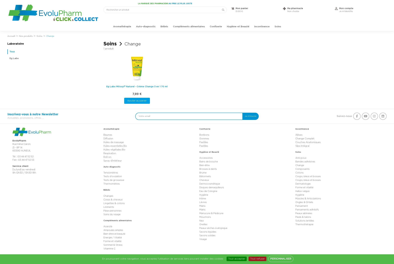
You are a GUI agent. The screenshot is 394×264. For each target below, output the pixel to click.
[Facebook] (357, 116)
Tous (12, 51)
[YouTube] (365, 116)
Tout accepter (236, 259)
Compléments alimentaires (189, 26)
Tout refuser (257, 259)
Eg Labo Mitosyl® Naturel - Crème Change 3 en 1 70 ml (137, 86)
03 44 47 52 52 (26, 156)
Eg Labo (14, 58)
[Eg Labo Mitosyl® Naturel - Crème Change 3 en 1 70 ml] (137, 68)
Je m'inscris (250, 116)
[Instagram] (374, 116)
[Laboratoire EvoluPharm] (53, 13)
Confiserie (216, 26)
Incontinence (262, 26)
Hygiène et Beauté (238, 26)
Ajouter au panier (137, 101)
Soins (278, 26)
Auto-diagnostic (146, 26)
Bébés (164, 26)
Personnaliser (280, 259)
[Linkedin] (383, 116)
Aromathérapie (122, 26)
